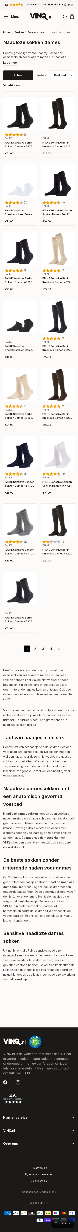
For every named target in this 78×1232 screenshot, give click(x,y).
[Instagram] (19, 1082)
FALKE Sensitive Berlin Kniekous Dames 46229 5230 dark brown (57, 416)
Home (6, 32)
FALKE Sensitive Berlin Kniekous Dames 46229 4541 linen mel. (57, 280)
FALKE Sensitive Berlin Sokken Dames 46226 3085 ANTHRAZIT (18, 620)
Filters (18, 75)
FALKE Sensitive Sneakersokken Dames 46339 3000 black (19, 348)
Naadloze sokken (60, 32)
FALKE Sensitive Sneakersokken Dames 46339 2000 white (19, 213)
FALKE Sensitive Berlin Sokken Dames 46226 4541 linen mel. (18, 416)
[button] (39, 5)
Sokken (19, 32)
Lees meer (10, 62)
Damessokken (37, 32)
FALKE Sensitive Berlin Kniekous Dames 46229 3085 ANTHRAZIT (57, 552)
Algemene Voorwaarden (39, 1174)
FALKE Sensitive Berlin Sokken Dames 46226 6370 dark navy (18, 280)
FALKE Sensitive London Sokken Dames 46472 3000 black (57, 213)
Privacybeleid (39, 1167)
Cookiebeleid (39, 1180)
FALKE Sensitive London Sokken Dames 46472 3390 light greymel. (19, 552)
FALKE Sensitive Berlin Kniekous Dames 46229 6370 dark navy (57, 348)
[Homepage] (41, 16)
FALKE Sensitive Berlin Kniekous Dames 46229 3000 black (57, 145)
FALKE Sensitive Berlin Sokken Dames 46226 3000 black (18, 145)
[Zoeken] (65, 16)
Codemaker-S (48, 1191)
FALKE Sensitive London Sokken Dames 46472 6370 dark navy (19, 484)
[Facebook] (6, 1082)
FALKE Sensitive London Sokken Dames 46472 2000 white (57, 484)
